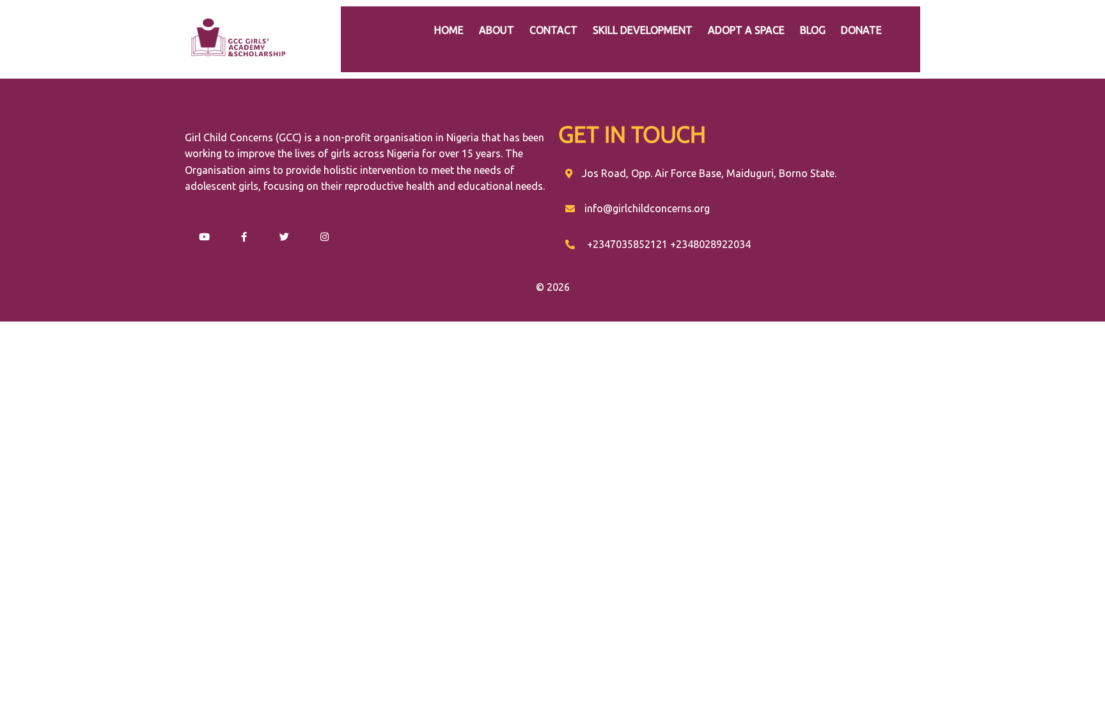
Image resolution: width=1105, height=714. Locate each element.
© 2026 (553, 287)
